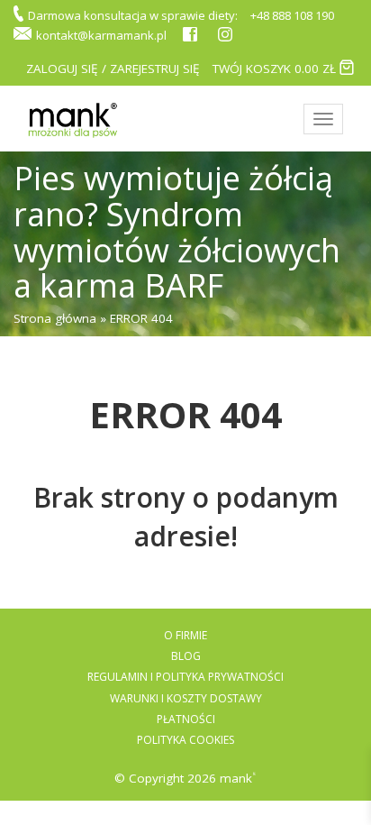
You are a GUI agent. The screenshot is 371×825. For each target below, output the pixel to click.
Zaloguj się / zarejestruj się (113, 68)
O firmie (185, 635)
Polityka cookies (185, 739)
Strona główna (55, 318)
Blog (186, 656)
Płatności (186, 719)
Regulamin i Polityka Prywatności (185, 676)
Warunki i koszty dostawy (186, 698)
